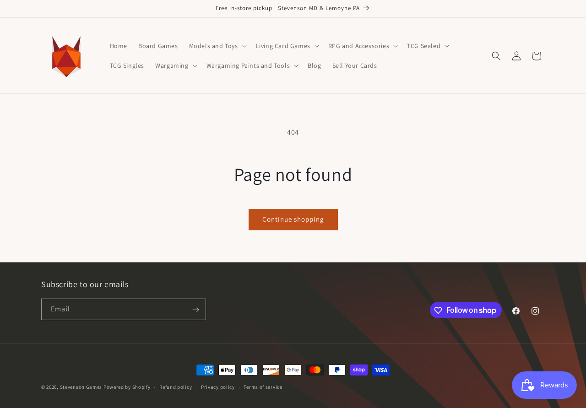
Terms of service (263, 386)
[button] (217, 45)
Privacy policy (218, 386)
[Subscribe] (195, 310)
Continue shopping (293, 219)
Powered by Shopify (127, 387)
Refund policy (175, 386)
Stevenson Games (81, 387)
